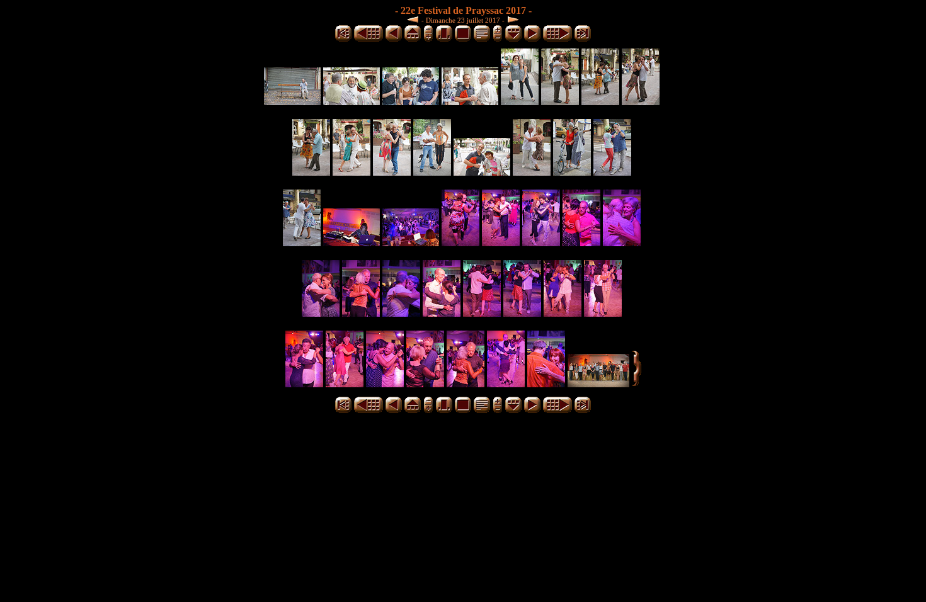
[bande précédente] (412, 39)
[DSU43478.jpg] (501, 242)
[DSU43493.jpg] (482, 313)
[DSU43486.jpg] (361, 313)
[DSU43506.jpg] (344, 383)
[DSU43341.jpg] (292, 101)
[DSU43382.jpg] (600, 101)
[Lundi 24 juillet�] (511, 19)
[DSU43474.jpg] (410, 242)
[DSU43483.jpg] (622, 242)
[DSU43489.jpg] (441, 313)
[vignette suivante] (532, 39)
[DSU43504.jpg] (304, 383)
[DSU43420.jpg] (482, 172)
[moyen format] (444, 39)
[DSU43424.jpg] (532, 172)
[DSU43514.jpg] (425, 383)
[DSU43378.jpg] (560, 101)
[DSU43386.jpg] (311, 172)
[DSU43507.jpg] (385, 383)
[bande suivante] (513, 39)
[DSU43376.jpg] (520, 101)
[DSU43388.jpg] (351, 172)
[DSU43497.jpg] (562, 313)
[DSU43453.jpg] (612, 172)
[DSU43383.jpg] (641, 101)
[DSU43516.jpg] (465, 383)
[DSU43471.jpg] (351, 242)
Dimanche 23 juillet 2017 (463, 20)
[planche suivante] (557, 39)
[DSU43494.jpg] (522, 313)
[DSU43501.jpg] (603, 313)
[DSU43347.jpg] (351, 101)
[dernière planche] (582, 39)
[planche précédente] (368, 39)
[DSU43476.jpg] (460, 242)
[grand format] (463, 39)
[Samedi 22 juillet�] (414, 19)
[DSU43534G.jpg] (598, 383)
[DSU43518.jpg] (506, 383)
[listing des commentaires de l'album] (481, 39)
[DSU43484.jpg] (321, 313)
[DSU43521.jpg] (546, 383)
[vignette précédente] (393, 39)
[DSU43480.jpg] (581, 242)
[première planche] (343, 39)
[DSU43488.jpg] (401, 313)
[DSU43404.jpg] (432, 172)
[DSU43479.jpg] (541, 242)
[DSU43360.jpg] (470, 101)
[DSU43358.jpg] (410, 101)
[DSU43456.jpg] (302, 242)
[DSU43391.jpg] (392, 172)
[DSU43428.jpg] (572, 172)
